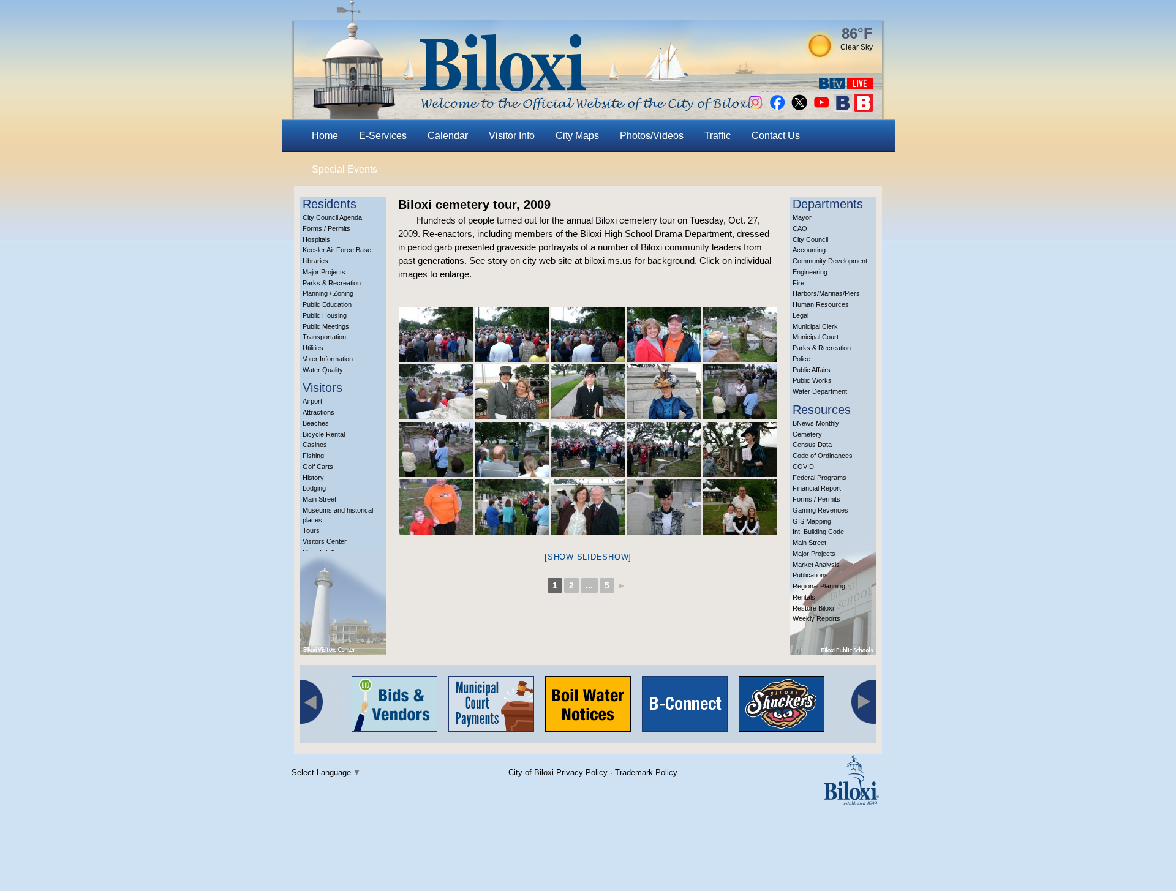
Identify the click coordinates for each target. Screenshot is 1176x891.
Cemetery (807, 434)
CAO (800, 228)
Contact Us (776, 135)
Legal (801, 315)
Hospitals (316, 239)
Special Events (344, 169)
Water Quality (323, 370)
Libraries (315, 261)
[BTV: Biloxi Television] (832, 85)
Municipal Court (816, 336)
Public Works (812, 380)
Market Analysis (816, 564)
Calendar (448, 135)
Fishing (313, 455)
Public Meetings (326, 326)
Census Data (812, 444)
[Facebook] (777, 108)
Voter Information (328, 359)
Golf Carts (318, 466)
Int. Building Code (818, 531)
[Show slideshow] (588, 557)
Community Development (830, 261)
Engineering (810, 272)
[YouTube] (821, 108)
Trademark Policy (646, 772)
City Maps (577, 135)
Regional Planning (819, 586)
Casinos (315, 444)
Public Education (327, 304)
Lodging (314, 488)
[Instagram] (755, 108)
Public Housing (325, 315)
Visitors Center (325, 541)
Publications (810, 575)
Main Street (319, 499)
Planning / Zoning (328, 293)
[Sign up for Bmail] (843, 108)
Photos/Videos (652, 135)
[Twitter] (799, 108)
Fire (798, 283)
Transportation (324, 336)
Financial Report (817, 488)
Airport (312, 401)
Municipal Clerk (815, 326)
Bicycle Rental (324, 434)
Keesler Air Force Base (337, 250)
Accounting (809, 250)
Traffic (717, 135)
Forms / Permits (326, 228)
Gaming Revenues (820, 510)
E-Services (383, 135)
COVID (803, 466)
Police (801, 359)
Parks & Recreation (332, 283)
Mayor (802, 217)
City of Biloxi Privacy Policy (558, 772)
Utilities (313, 348)
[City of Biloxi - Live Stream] (860, 85)
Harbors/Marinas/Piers (826, 293)
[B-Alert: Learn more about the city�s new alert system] (863, 108)
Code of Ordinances (823, 455)
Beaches (316, 423)
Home (325, 135)
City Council (810, 239)
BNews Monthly (816, 423)
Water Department (820, 391)
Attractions (318, 412)
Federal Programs (819, 477)
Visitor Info (512, 135)
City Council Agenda (332, 217)
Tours (311, 530)
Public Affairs (812, 370)
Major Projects (324, 272)
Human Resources (821, 304)
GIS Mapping (812, 521)
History (313, 477)
